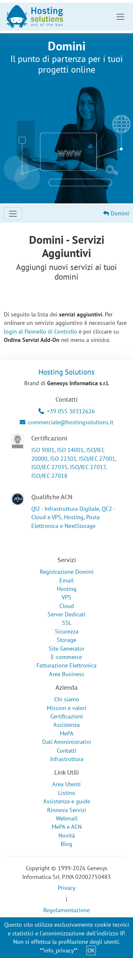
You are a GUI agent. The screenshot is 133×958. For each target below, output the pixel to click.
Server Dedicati (66, 614)
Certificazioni (66, 716)
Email (66, 580)
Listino (66, 793)
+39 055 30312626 (71, 411)
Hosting (67, 588)
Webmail (66, 818)
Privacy (66, 887)
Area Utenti (66, 784)
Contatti (67, 750)
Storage (66, 640)
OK (91, 950)
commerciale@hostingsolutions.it (70, 422)
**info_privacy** (58, 950)
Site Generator (67, 648)
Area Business (66, 674)
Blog (66, 844)
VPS (66, 597)
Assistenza (66, 724)
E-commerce (66, 657)
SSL (66, 622)
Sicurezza (66, 631)
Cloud (66, 606)
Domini (119, 213)
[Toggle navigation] (120, 17)
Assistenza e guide (66, 801)
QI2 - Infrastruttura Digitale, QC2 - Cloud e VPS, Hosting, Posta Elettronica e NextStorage (73, 517)
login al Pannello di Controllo (40, 331)
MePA (67, 733)
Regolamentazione (66, 910)
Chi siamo (66, 699)
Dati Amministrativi (66, 742)
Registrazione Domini (67, 571)
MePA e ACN (67, 826)
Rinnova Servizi (66, 810)
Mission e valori (67, 708)
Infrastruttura (66, 759)
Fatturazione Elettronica (66, 665)
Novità (66, 835)
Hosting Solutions (66, 371)
